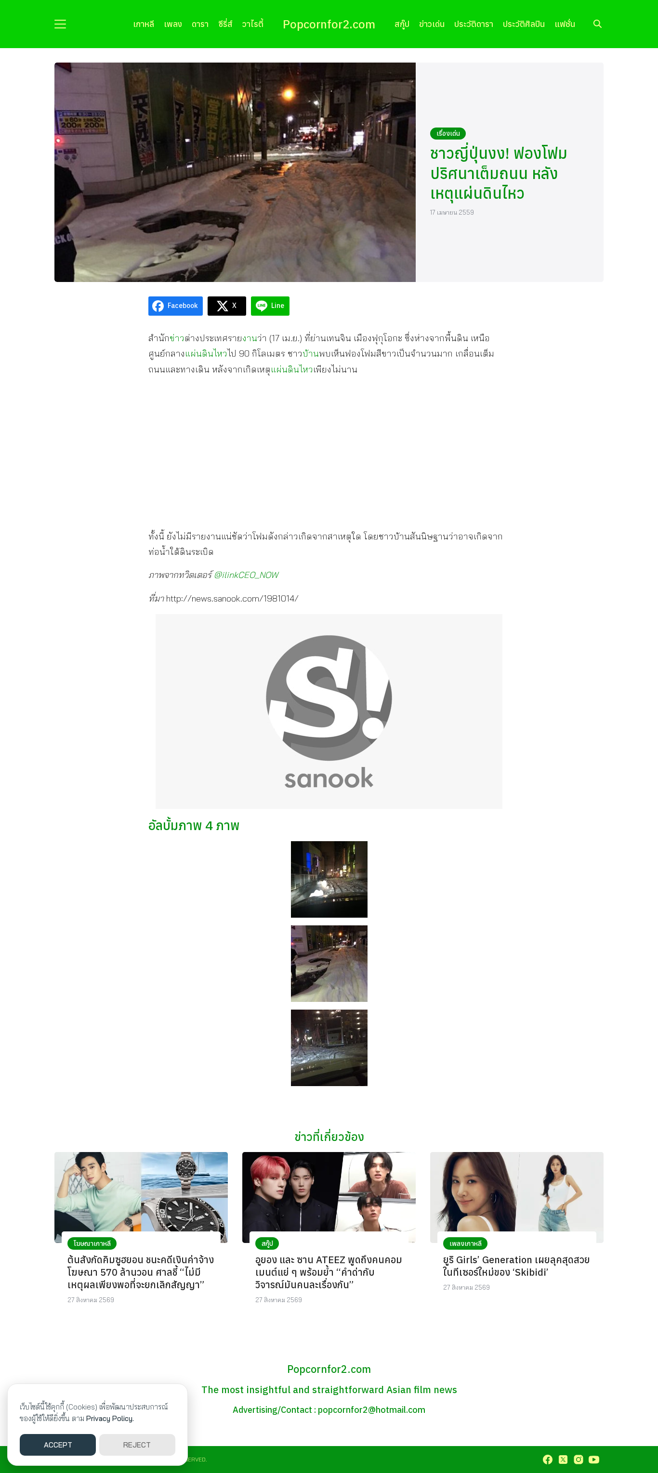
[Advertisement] (329, 452)
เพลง (173, 23)
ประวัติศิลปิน (524, 23)
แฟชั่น (564, 23)
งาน (249, 338)
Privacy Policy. (110, 1418)
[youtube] (594, 1459)
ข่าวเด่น (432, 23)
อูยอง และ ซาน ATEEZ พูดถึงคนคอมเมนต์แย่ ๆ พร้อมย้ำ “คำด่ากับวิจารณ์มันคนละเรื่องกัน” (328, 1272)
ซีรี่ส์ (225, 23)
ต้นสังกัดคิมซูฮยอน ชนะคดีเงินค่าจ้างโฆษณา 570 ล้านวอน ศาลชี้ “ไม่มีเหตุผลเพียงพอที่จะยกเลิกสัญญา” (140, 1272)
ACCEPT (58, 1444)
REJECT (137, 1444)
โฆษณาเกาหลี (92, 1243)
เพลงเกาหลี (465, 1243)
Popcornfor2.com (329, 24)
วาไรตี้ (252, 23)
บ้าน (311, 353)
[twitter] (563, 1459)
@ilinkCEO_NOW (246, 574)
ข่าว (177, 338)
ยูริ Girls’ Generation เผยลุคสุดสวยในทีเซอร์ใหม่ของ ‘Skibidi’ (516, 1266)
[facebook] (547, 1459)
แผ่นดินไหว (206, 353)
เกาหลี (143, 23)
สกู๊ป (402, 23)
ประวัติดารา (473, 23)
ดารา (200, 23)
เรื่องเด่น (448, 133)
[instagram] (578, 1459)
